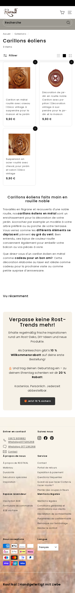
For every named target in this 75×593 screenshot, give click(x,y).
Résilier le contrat (47, 528)
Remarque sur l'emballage (53, 523)
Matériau (8, 467)
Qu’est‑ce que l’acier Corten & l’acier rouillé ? (54, 483)
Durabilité (8, 472)
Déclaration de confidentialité (55, 513)
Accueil (7, 33)
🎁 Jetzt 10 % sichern (37, 401)
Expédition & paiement (50, 472)
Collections (20, 33)
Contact (42, 462)
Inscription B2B (12, 500)
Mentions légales (47, 500)
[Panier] (62, 12)
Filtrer (12, 55)
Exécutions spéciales (15, 477)
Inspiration (9, 481)
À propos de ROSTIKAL (15, 462)
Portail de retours (47, 467)
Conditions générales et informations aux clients (52, 507)
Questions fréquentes (50, 477)
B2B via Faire (10, 510)
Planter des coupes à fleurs (53, 489)
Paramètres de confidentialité (54, 518)
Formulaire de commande (18, 505)
